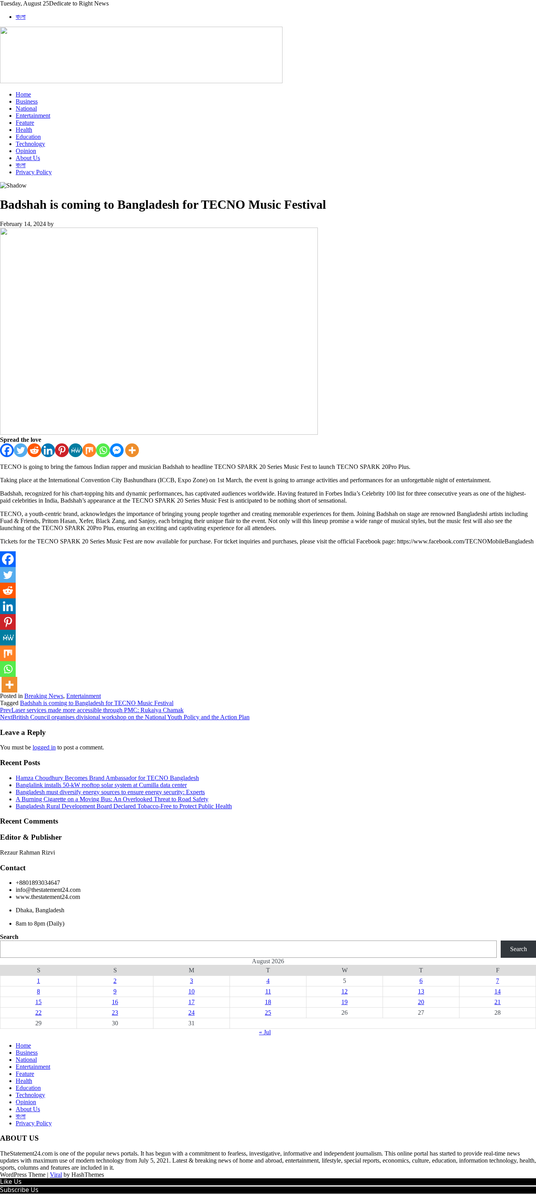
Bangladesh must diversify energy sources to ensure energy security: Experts (110, 792)
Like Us (11, 1181)
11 (268, 991)
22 (38, 1012)
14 (497, 991)
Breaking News (43, 696)
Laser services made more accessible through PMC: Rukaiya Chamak (92, 710)
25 (268, 1012)
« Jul (265, 1032)
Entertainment (33, 115)
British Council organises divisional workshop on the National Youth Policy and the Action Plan (125, 717)
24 (191, 1012)
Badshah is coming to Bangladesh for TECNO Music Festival (96, 703)
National (26, 108)
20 (421, 1002)
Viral (56, 1174)
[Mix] (89, 450)
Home (23, 94)
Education (28, 136)
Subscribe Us (19, 1189)
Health (24, 129)
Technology (30, 143)
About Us (28, 158)
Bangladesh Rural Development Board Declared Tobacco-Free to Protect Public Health (124, 806)
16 (115, 1002)
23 (115, 1012)
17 (191, 1002)
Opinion (26, 151)
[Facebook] (7, 450)
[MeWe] (75, 450)
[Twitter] (20, 450)
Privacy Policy (34, 172)
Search (9, 936)
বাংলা (21, 16)
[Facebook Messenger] (117, 450)
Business (27, 101)
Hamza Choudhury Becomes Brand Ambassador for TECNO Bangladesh (107, 778)
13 (421, 991)
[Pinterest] (62, 450)
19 (344, 1002)
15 (38, 1002)
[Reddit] (34, 450)
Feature (25, 122)
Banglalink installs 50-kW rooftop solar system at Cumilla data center (101, 785)
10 (191, 991)
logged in (44, 747)
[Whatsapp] (103, 450)
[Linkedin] (48, 450)
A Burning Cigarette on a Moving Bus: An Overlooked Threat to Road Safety (112, 799)
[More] (132, 450)
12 (344, 991)
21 (497, 1002)
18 (268, 1002)
